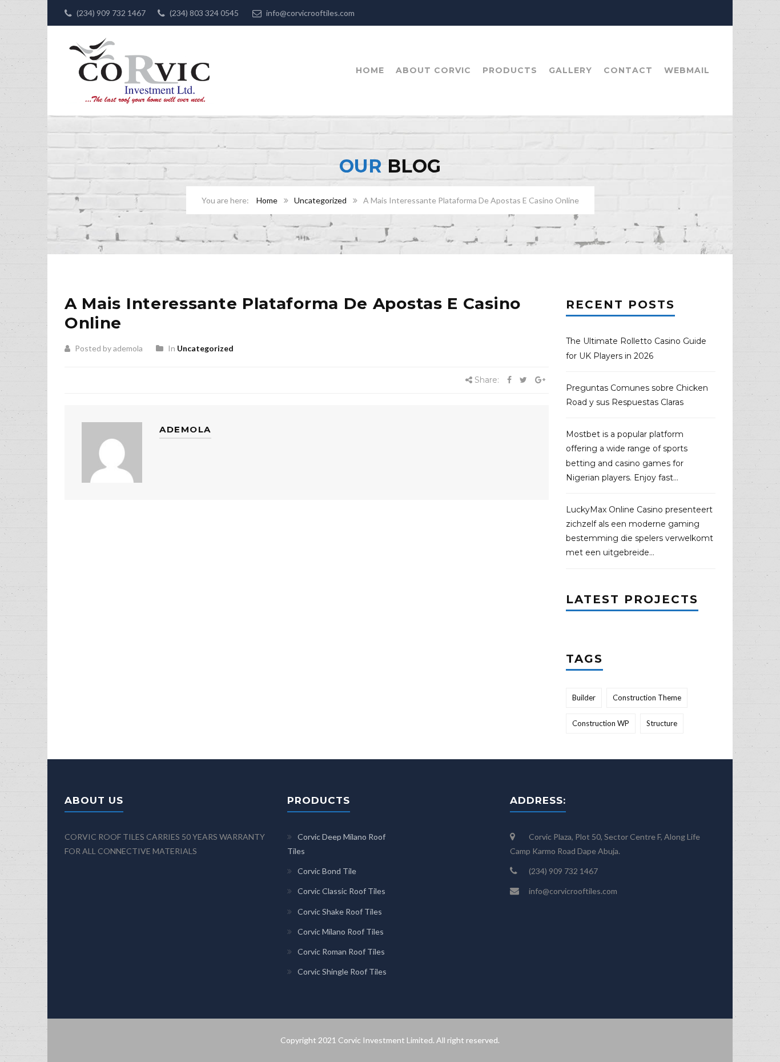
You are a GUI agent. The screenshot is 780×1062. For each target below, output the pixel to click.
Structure (661, 723)
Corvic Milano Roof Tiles (340, 931)
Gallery (570, 70)
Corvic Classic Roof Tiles (341, 891)
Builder (584, 697)
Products (510, 70)
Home (370, 70)
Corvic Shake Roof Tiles (339, 911)
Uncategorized (320, 200)
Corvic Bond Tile (326, 871)
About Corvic (433, 70)
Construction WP (600, 723)
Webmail (687, 70)
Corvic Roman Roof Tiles (341, 951)
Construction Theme (647, 697)
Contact (628, 70)
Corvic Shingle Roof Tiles (342, 971)
